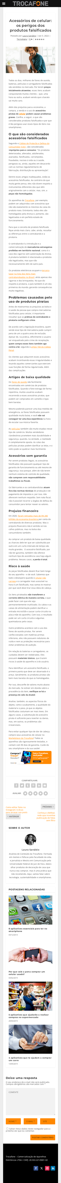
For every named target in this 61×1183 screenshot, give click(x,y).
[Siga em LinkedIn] (53, 1168)
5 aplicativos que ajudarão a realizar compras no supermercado (29, 1016)
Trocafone (29, 200)
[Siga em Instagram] (47, 1168)
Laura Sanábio (29, 35)
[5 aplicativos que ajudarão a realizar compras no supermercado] (30, 996)
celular (22, 113)
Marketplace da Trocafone (21, 738)
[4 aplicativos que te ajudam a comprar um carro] (30, 1039)
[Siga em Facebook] (36, 1168)
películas (15, 428)
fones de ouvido (19, 382)
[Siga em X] (41, 1168)
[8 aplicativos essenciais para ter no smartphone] (30, 910)
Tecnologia (22, 39)
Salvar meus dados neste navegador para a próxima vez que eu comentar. (28, 1129)
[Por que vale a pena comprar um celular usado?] (30, 953)
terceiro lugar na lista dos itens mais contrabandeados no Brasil (29, 274)
